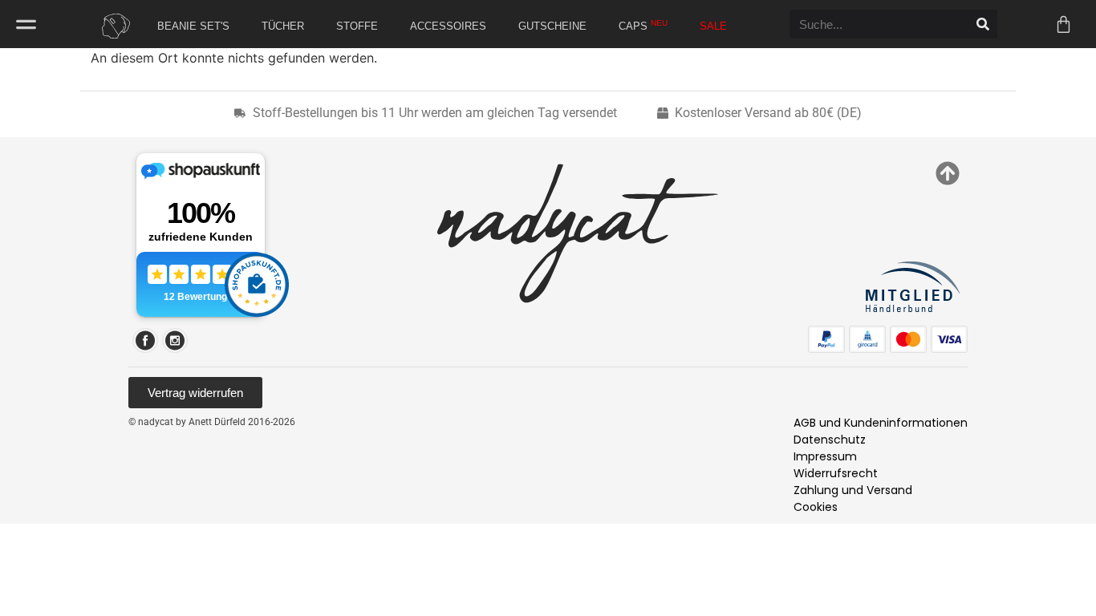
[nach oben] (948, 173)
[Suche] (982, 24)
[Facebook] (145, 340)
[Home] (111, 26)
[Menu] (26, 24)
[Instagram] (175, 340)
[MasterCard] (908, 339)
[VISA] (949, 339)
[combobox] (879, 24)
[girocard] (867, 339)
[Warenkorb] (1063, 24)
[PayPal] (826, 339)
